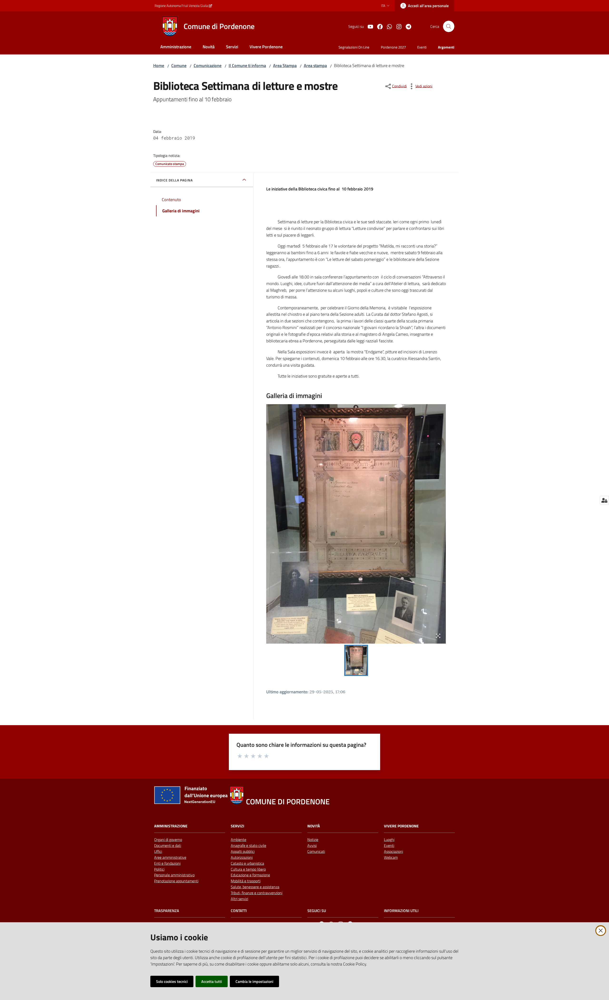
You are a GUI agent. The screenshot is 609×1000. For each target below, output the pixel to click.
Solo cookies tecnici (172, 981)
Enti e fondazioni (167, 863)
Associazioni (393, 851)
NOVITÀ (313, 826)
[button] (448, 26)
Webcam (391, 857)
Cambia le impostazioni (254, 981)
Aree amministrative (170, 857)
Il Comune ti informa (247, 65)
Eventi (389, 845)
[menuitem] (176, 47)
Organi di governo (168, 839)
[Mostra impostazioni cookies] (604, 500)
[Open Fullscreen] (438, 636)
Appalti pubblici (243, 851)
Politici (159, 869)
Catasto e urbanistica (247, 863)
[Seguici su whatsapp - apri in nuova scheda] (387, 26)
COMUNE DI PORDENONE (288, 801)
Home (158, 65)
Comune (179, 65)
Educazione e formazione (250, 875)
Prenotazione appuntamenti (176, 881)
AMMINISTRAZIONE (170, 826)
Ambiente (238, 839)
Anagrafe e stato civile (248, 845)
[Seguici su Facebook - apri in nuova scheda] (378, 26)
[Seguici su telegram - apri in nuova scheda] (406, 26)
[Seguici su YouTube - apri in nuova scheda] (368, 26)
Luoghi (389, 839)
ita (383, 5)
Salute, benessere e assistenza (255, 887)
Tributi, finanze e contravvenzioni (256, 893)
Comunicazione (207, 65)
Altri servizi (239, 899)
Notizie (312, 839)
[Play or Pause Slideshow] (274, 636)
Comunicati (316, 851)
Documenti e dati (167, 845)
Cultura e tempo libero (248, 869)
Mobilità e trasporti (245, 881)
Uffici (158, 851)
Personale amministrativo (174, 875)
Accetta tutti (211, 981)
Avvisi (312, 845)
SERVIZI (237, 826)
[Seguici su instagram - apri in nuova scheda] (397, 26)
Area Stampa (285, 65)
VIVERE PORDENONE (401, 826)
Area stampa (315, 65)
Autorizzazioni (242, 857)
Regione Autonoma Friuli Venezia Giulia (181, 5)
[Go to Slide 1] (356, 660)
